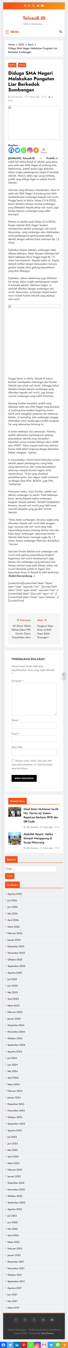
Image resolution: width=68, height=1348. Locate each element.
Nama (16, 720)
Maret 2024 (14, 1084)
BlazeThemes (47, 1333)
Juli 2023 (12, 1137)
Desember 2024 (16, 1025)
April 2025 (13, 999)
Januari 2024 (14, 1097)
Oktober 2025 (15, 959)
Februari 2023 (15, 1169)
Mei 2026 (13, 913)
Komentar (18, 681)
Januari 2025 (14, 1018)
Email (16, 733)
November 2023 (16, 1110)
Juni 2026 (13, 907)
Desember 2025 (16, 946)
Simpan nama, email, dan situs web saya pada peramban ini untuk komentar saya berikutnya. (32, 764)
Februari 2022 (15, 1248)
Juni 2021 (12, 1294)
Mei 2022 (13, 1229)
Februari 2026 (15, 933)
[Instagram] (30, 150)
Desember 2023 (16, 1104)
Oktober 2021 (15, 1275)
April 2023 (13, 1156)
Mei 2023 (13, 1150)
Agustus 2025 (15, 972)
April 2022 (13, 1235)
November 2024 (16, 1031)
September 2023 (16, 1123)
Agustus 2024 (15, 1051)
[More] (36, 150)
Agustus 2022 (15, 1209)
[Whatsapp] (23, 150)
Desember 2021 (16, 1261)
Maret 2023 (13, 1163)
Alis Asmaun (17, 96)
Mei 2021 (12, 1301)
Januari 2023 (14, 1176)
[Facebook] (11, 150)
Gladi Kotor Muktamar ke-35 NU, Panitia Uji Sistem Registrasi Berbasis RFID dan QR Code (41, 815)
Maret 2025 (13, 1005)
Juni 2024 (13, 1064)
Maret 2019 (13, 1307)
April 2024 (13, 1077)
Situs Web (17, 747)
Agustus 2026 (15, 894)
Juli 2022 (12, 1215)
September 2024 (16, 1045)
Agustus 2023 (15, 1130)
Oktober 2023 (15, 1117)
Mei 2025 (13, 992)
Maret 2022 (14, 1242)
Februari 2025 (15, 1012)
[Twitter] (17, 150)
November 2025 (16, 953)
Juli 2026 (12, 900)
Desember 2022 (16, 1183)
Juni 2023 (13, 1143)
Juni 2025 (13, 985)
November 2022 (16, 1189)
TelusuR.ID (34, 18)
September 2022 (16, 1202)
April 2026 (13, 920)
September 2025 (16, 966)
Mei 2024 (13, 1071)
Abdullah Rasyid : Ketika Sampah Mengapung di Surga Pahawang (38, 838)
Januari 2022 (14, 1255)
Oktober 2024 (15, 1038)
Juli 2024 (12, 1058)
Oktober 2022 (15, 1196)
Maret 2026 (14, 926)
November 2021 (16, 1268)
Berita (12, 64)
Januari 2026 (14, 940)
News (22, 64)
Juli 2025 (12, 979)
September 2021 (16, 1281)
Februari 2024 (15, 1091)
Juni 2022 (13, 1222)
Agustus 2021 (15, 1288)
